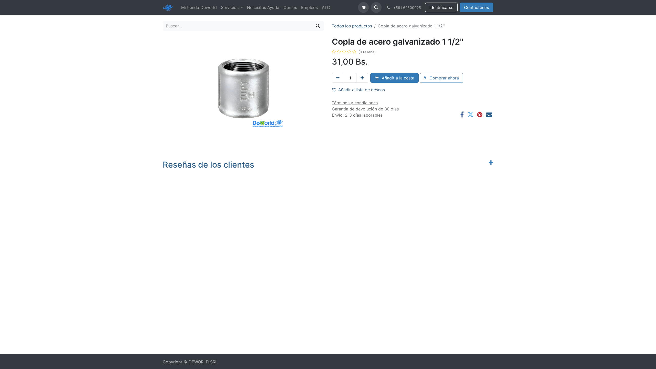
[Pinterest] (480, 114)
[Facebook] (462, 114)
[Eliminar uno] (338, 78)
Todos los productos (352, 25)
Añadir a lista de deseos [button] (361, 89)
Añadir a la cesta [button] (397, 77)
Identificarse (441, 7)
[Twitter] (470, 114)
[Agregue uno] (362, 78)
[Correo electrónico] (489, 114)
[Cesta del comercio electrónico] (363, 7)
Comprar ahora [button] (443, 77)
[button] (376, 7)
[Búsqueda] (317, 26)
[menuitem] (199, 7)
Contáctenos (476, 7)
